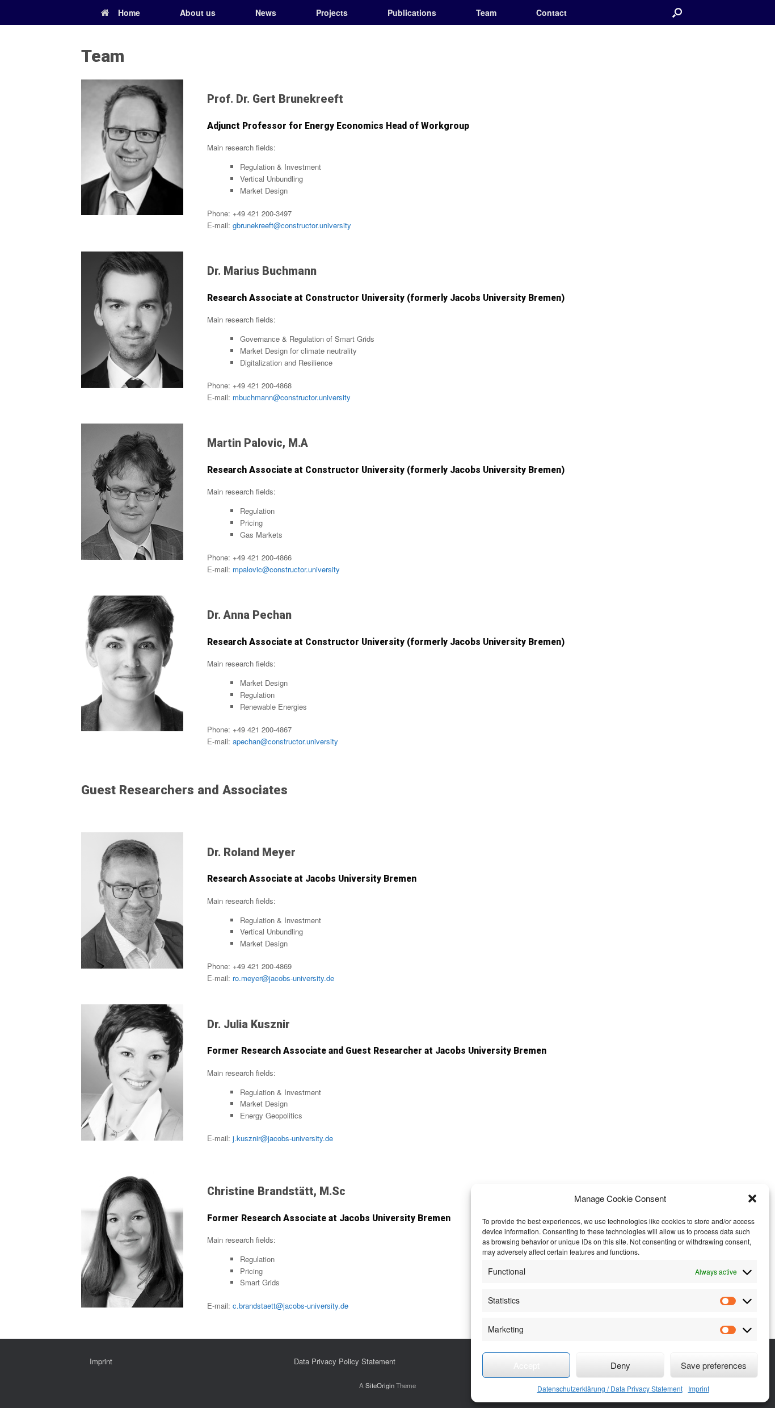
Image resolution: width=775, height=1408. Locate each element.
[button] (752, 1198)
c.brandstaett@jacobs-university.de (290, 1305)
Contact (551, 12)
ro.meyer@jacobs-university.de (283, 978)
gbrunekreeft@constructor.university (292, 225)
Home (129, 12)
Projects (332, 12)
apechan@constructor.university (285, 741)
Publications (411, 12)
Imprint (698, 1388)
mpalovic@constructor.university (286, 569)
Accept (526, 1365)
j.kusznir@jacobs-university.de (283, 1138)
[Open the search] (677, 12)
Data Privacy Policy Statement (344, 1361)
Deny (620, 1365)
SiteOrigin (379, 1385)
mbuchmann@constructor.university (292, 397)
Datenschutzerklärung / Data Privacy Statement (610, 1388)
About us (198, 12)
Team (486, 12)
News (265, 12)
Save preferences (714, 1365)
